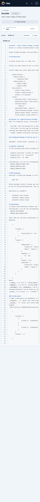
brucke (5, 13)
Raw (36, 35)
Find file (26, 35)
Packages (5, 10)
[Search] (32, 3)
